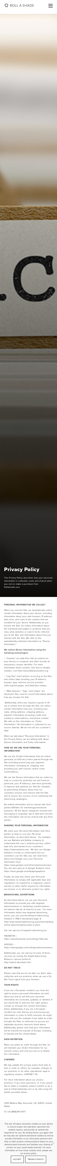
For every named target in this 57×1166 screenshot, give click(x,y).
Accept (17, 1159)
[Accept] (53, 1143)
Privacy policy (36, 1159)
